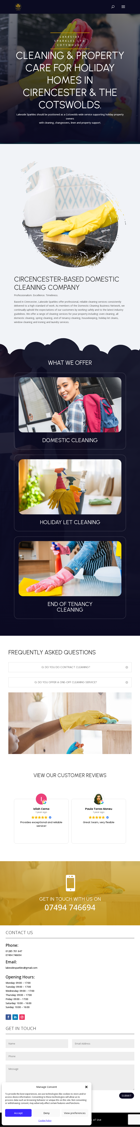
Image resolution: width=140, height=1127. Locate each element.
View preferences (75, 1113)
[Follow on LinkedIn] (15, 1017)
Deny (47, 1113)
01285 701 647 (14, 951)
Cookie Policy (44, 1120)
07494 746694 (70, 907)
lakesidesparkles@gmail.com (21, 967)
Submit (126, 1095)
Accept (18, 1113)
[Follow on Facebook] (8, 1017)
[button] (86, 1087)
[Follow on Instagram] (22, 1017)
